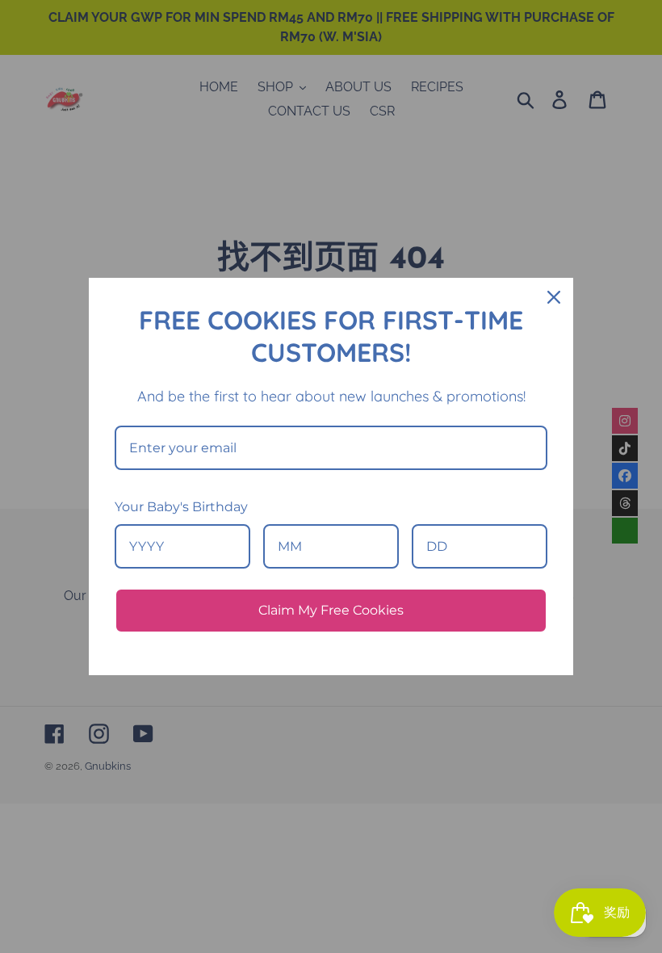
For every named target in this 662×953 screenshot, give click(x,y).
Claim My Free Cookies (331, 610)
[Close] (553, 297)
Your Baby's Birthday (181, 506)
